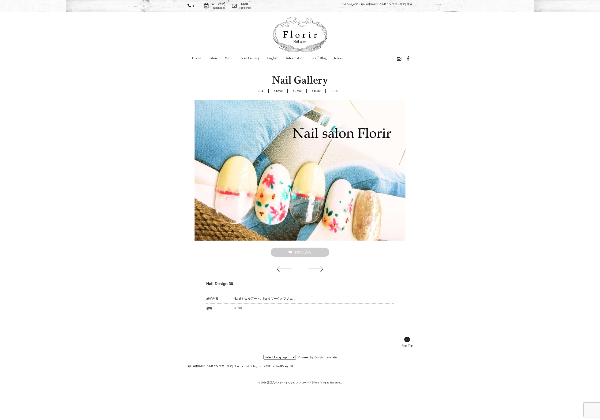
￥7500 (297, 91)
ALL (261, 91)
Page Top (407, 346)
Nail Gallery (251, 366)
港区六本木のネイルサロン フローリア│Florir (214, 366)
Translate (330, 357)
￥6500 (278, 91)
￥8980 (316, 91)
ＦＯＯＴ (335, 91)
